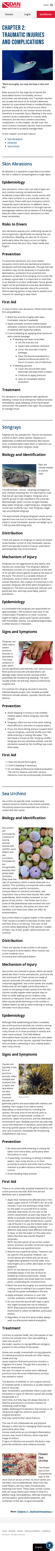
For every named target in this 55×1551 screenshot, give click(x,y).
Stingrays (12, 142)
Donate (9, 14)
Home (4, 1531)
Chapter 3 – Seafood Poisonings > (35, 1511)
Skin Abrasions (14, 138)
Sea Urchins (13, 146)
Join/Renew (46, 14)
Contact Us (46, 1531)
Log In (27, 14)
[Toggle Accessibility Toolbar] (49, 1545)
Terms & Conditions (32, 1531)
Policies (20, 1531)
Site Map (11, 1531)
